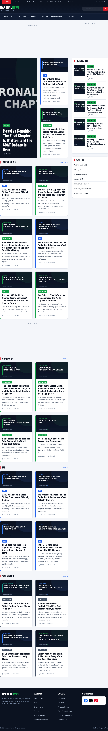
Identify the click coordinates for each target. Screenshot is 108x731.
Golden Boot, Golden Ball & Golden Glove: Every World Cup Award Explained (50, 656)
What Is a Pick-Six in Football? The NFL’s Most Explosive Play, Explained (49, 606)
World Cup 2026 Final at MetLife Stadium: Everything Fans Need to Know (96, 142)
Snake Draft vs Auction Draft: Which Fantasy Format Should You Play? (16, 606)
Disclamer (62, 702)
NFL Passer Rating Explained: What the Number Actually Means (16, 656)
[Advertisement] (34, 41)
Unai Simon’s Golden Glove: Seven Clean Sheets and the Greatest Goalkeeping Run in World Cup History (15, 246)
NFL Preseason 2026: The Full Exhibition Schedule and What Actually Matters (52, 245)
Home (6, 16)
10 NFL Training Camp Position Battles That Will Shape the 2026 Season (50, 547)
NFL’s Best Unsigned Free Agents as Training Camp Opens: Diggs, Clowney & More (14, 548)
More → (65, 359)
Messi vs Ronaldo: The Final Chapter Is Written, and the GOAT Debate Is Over (39, 2)
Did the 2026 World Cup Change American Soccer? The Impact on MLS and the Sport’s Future (15, 299)
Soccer (45, 16)
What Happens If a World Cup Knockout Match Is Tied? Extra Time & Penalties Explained (96, 109)
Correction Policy (65, 715)
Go (106, 9)
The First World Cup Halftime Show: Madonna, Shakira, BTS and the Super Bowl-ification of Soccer (51, 193)
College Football (81, 193)
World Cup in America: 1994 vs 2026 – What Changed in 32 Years (95, 126)
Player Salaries (57, 16)
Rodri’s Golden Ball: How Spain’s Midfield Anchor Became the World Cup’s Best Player (54, 133)
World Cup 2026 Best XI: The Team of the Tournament (51, 440)
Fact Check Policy (65, 711)
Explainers (34, 16)
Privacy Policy (63, 707)
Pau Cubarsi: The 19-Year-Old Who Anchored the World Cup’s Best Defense (51, 298)
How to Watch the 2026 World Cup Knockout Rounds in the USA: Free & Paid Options (96, 91)
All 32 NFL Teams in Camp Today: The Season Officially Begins (16, 192)
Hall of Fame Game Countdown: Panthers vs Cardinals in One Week (54, 81)
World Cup (15, 16)
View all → (64, 162)
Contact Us (62, 719)
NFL (24, 16)
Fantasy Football (75, 16)
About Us (61, 698)
